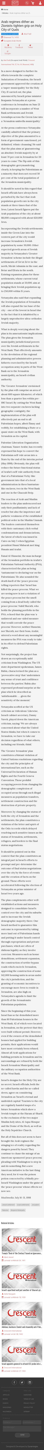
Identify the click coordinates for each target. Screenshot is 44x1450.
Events (5, 1403)
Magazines (7, 1407)
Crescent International (12, 1331)
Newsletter (28, 1407)
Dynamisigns (33, 1446)
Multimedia (7, 1411)
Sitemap (27, 1411)
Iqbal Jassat (8, 1257)
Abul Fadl (27, 34)
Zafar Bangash (9, 1294)
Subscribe (28, 1395)
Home (5, 9)
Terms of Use (29, 1399)
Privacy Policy (29, 1403)
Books (5, 1399)
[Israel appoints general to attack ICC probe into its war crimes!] (22, 1350)
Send (22, 1435)
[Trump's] (22, 1240)
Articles (5, 13)
